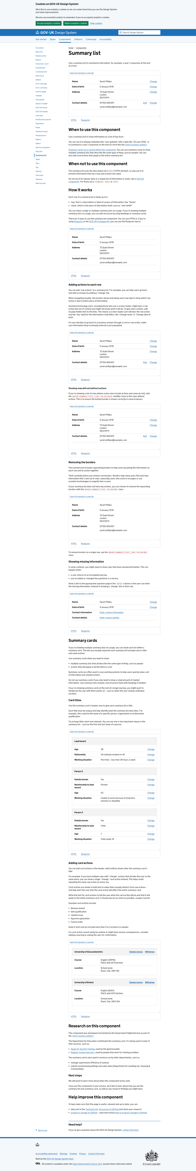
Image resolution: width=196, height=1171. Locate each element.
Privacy (82, 1153)
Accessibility (105, 39)
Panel (38, 127)
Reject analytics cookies (76, 23)
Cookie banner (41, 72)
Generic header (42, 104)
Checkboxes (40, 68)
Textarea (39, 179)
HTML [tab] (73, 120)
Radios (38, 139)
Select (38, 143)
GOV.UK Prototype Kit (99, 221)
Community (91, 39)
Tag (37, 167)
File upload (40, 100)
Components (81, 48)
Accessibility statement (47, 1153)
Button (38, 60)
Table (38, 159)
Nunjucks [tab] (85, 120)
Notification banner (43, 119)
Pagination (40, 123)
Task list (39, 171)
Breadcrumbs (41, 56)
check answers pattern (82, 1036)
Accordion (40, 48)
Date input (40, 76)
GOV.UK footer (41, 107)
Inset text (39, 115)
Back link (39, 52)
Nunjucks (78, 221)
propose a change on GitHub (84, 1112)
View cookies (96, 23)
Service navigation (43, 147)
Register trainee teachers (82, 1052)
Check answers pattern (136, 144)
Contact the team (96, 1153)
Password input (42, 131)
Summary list (41, 155)
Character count (42, 64)
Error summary (41, 88)
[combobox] (139, 32)
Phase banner (41, 135)
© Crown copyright (151, 1164)
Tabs (37, 163)
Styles (53, 39)
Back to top (42, 1130)
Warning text (41, 183)
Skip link (39, 151)
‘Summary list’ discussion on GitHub (102, 1109)
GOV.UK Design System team (60, 1158)
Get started (41, 39)
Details (38, 80)
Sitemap (63, 1153)
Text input (39, 175)
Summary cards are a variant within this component (92, 149)
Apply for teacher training (82, 1049)
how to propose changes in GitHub (131, 1112)
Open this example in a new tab (82, 73)
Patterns (78, 39)
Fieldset (39, 96)
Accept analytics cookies (48, 23)
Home (71, 48)
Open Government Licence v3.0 (87, 1164)
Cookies (73, 1153)
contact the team (130, 1130)
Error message (41, 84)
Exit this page (41, 92)
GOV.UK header (42, 111)
